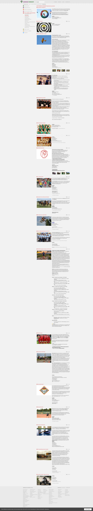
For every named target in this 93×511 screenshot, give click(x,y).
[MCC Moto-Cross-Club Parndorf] (44, 225)
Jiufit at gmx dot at (61, 266)
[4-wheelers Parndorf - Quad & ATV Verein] (44, 485)
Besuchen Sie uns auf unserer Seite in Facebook (59, 142)
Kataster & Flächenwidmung (26, 504)
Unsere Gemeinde (32, 490)
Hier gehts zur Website (56, 195)
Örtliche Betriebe (60, 491)
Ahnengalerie (31, 495)
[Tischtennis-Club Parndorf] (44, 435)
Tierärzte (39, 496)
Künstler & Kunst (67, 491)
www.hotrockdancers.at (62, 128)
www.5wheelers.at (56, 381)
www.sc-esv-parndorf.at (56, 348)
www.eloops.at (63, 487)
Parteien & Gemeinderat (25, 495)
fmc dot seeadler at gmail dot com (57, 67)
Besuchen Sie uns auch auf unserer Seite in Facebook (60, 240)
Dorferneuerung (50, 499)
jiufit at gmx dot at (56, 274)
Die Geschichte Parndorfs (33, 491)
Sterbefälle (24, 498)
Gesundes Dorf (39, 498)
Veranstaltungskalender (28, 13)
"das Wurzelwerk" (27, 18)
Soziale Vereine (27, 16)
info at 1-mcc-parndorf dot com (58, 227)
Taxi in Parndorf (60, 494)
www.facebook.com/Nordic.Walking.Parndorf (61, 247)
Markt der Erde (27, 27)
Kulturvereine (27, 14)
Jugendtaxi (59, 495)
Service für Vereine (27, 25)
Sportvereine (27, 15)
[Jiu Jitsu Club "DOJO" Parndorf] (44, 146)
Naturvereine (26, 17)
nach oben (68, 21)
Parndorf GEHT (39, 491)
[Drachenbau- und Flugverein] (44, 18)
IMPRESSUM (49, 487)
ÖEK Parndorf (24, 491)
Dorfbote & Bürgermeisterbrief (26, 496)
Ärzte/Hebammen (40, 494)
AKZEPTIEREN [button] (87, 509)
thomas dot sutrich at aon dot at (57, 481)
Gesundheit (39, 495)
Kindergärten (44, 491)
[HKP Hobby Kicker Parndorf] (44, 108)
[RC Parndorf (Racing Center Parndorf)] (44, 460)
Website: (54, 275)
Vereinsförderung (27, 24)
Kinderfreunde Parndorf (28, 19)
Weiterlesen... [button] (47, 509)
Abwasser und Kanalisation (26, 500)
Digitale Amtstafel (25, 490)
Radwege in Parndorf (67, 495)
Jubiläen (31, 496)
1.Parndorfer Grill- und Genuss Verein (30, 26)
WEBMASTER (68, 487)
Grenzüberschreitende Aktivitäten (33, 494)
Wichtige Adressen (25, 499)
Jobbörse (24, 503)
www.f (53, 95)
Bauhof (24, 502)
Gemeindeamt (24, 494)
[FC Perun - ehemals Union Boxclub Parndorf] (44, 84)
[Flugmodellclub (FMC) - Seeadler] (44, 44)
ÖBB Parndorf (59, 496)
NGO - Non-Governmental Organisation (53, 498)
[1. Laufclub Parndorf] (44, 187)
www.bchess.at (62, 396)
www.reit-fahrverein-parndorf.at (57, 210)
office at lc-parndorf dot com (56, 193)
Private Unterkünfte (67, 494)
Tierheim (26, 23)
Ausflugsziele (66, 490)
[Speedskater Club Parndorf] (44, 362)
